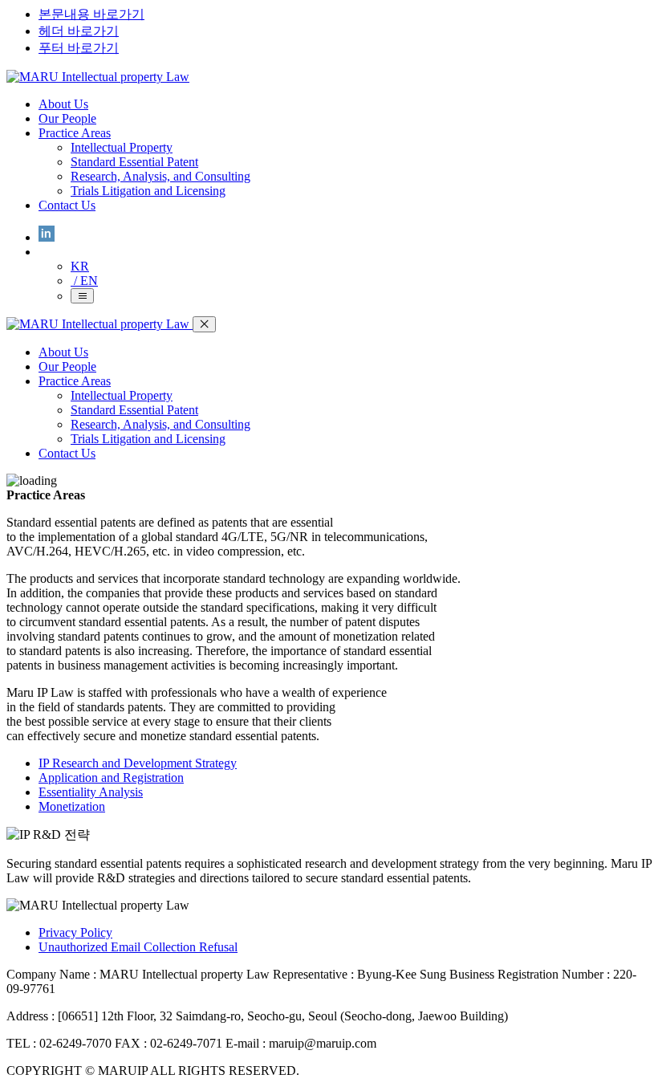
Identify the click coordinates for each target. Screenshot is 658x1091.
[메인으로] (97, 76)
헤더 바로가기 (79, 31)
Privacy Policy (75, 932)
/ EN (84, 280)
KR (80, 266)
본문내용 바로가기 (91, 14)
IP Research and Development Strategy (138, 763)
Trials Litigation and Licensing (148, 190)
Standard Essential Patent (134, 162)
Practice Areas (75, 133)
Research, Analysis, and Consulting (160, 176)
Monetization (72, 806)
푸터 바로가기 (79, 48)
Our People (67, 118)
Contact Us (67, 205)
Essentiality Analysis (91, 792)
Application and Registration (111, 777)
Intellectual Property (122, 147)
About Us (63, 104)
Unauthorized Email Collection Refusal (138, 947)
